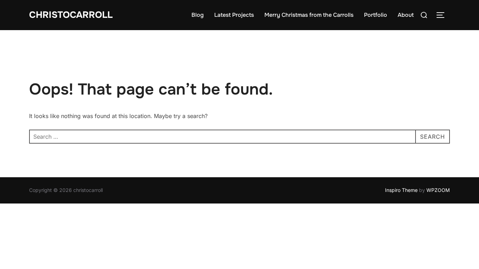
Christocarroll (71, 15)
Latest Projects (234, 15)
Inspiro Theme (401, 190)
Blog (197, 15)
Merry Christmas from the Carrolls (308, 15)
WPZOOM (438, 190)
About (406, 15)
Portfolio (375, 15)
